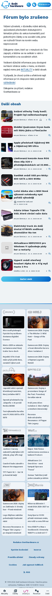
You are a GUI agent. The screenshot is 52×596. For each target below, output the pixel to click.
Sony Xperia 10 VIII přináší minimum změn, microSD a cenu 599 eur (38, 518)
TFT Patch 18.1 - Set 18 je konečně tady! (13, 473)
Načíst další (26, 279)
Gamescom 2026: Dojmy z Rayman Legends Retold (38, 360)
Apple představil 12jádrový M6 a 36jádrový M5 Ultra (31, 144)
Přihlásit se (44, 5)
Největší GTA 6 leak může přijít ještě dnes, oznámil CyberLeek (12, 360)
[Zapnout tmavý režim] (34, 4)
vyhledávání (9, 82)
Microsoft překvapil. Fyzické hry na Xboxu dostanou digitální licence (12, 335)
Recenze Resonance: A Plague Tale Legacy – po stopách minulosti (13, 530)
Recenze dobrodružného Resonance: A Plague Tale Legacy (37, 419)
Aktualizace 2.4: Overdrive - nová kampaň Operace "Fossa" (35, 465)
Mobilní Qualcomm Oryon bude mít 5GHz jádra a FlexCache (32, 129)
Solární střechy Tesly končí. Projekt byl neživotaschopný (30, 113)
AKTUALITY (26, 69)
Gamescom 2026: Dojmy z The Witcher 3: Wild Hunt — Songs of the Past (38, 335)
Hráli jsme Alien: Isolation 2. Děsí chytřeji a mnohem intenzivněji (38, 406)
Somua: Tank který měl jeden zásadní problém (38, 476)
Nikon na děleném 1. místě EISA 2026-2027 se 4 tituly (38, 506)
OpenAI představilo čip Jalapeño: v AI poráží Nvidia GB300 (13, 403)
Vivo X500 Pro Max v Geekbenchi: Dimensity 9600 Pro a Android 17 (38, 530)
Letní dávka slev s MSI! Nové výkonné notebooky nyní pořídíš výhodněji (31, 194)
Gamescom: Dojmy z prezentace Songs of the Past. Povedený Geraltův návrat (37, 392)
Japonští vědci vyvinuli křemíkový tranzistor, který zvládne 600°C (13, 391)
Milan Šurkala (20, 120)
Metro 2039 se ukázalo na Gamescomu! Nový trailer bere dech (13, 348)
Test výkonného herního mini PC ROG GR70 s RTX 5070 (13, 414)
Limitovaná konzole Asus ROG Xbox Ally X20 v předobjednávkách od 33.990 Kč (31, 162)
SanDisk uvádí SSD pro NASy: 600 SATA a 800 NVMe (31, 177)
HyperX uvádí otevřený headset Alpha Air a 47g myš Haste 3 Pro (31, 263)
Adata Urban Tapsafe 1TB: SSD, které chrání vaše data (30, 212)
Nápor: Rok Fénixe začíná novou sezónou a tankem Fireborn (38, 452)
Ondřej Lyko (19, 271)
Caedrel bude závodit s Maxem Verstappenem (13, 465)
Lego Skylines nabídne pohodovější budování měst (13, 518)
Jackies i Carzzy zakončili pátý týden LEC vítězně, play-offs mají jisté (13, 453)
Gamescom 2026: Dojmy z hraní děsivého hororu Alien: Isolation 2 (38, 348)
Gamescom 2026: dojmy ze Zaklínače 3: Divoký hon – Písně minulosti (13, 506)
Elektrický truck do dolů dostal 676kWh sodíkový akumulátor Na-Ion (28, 229)
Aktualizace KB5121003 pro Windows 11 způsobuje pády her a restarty (30, 246)
